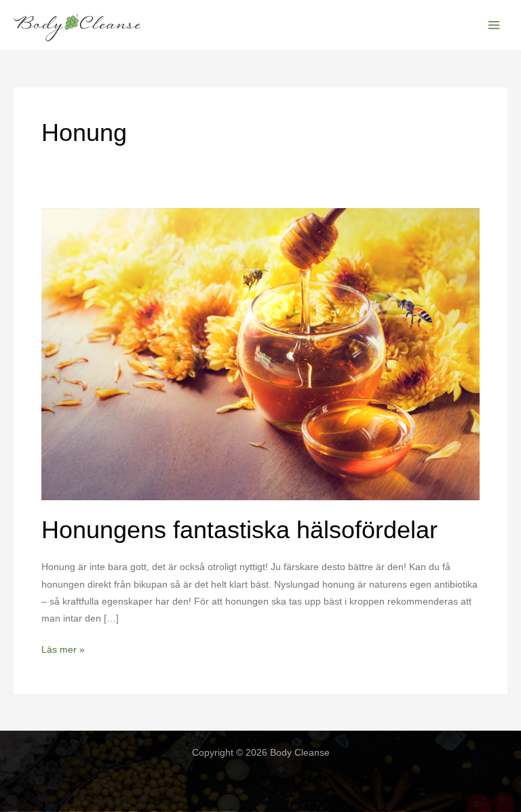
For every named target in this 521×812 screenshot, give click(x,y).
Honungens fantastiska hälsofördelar (239, 530)
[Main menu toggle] (494, 25)
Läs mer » (63, 651)
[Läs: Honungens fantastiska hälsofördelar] (260, 353)
